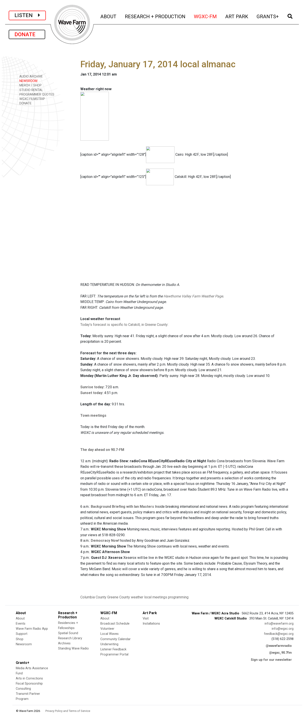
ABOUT (108, 16)
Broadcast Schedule (115, 623)
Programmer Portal (114, 654)
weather (137, 597)
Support (21, 634)
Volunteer (107, 629)
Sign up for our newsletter (271, 660)
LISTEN (26, 15)
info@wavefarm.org (279, 623)
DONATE (26, 34)
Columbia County (93, 597)
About (20, 618)
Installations (151, 623)
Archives (64, 643)
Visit (146, 618)
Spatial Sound (68, 633)
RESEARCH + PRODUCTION (155, 16)
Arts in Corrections (29, 678)
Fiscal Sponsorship (29, 683)
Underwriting (109, 644)
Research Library (70, 638)
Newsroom (24, 644)
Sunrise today (91, 387)
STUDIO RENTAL (30, 90)
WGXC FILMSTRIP (31, 99)
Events (20, 623)
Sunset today (91, 393)
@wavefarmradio (279, 646)
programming (178, 597)
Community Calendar (115, 639)
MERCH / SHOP (30, 85)
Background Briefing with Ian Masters (122, 506)
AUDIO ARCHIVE (30, 76)
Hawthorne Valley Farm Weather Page (193, 296)
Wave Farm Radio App (32, 629)
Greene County (118, 597)
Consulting (23, 689)
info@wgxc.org (283, 629)
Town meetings (93, 415)
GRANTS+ (267, 16)
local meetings (155, 597)
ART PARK (237, 16)
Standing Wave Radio (73, 648)
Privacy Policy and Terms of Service (67, 711)
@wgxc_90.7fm (280, 653)
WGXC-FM (206, 16)
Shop (19, 639)
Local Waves (109, 634)
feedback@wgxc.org (279, 634)
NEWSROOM (27, 81)
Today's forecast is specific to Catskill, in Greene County (124, 325)
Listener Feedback (113, 649)
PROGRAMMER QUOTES (36, 94)
